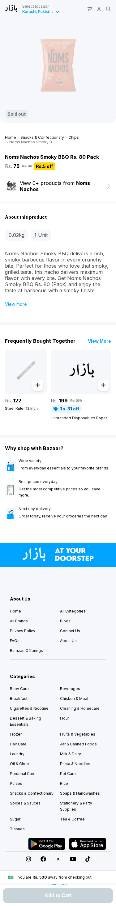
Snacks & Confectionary (42, 137)
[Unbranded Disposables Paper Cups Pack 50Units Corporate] (82, 371)
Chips (73, 137)
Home (10, 137)
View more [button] (16, 304)
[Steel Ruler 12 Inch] (26, 371)
